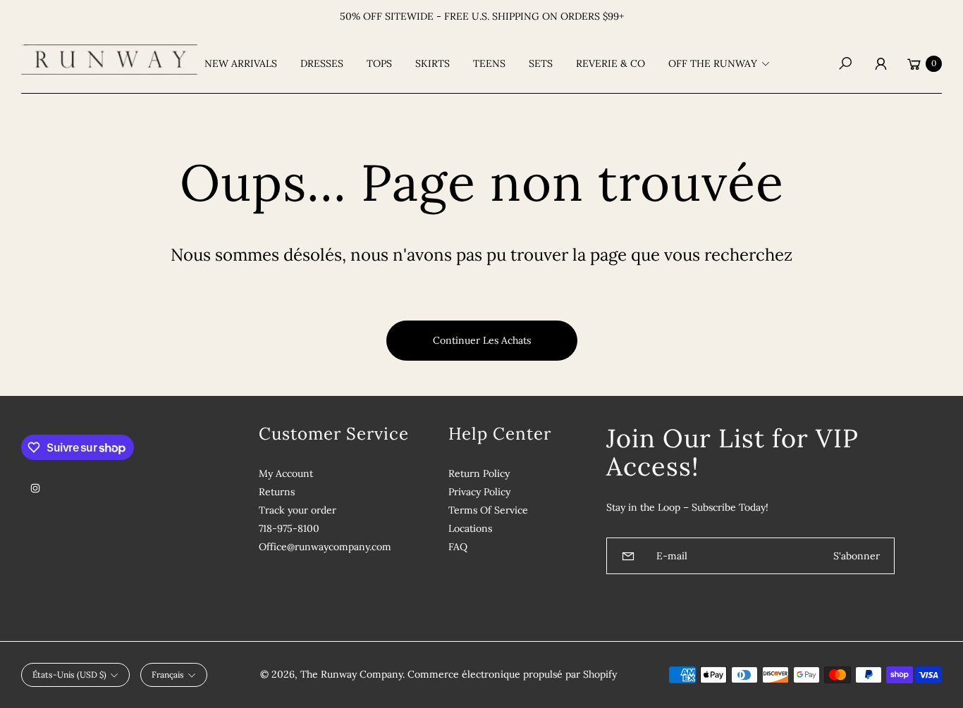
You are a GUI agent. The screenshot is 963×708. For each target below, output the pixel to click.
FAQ (457, 546)
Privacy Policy (479, 491)
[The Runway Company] (109, 59)
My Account (286, 473)
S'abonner (856, 555)
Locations (470, 528)
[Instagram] (35, 488)
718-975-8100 (289, 528)
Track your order (297, 510)
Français (168, 674)
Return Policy (479, 473)
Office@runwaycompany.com (325, 546)
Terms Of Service (488, 510)
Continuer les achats (482, 340)
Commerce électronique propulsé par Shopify (512, 674)
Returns (277, 491)
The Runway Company (351, 674)
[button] (723, 63)
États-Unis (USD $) (69, 674)
